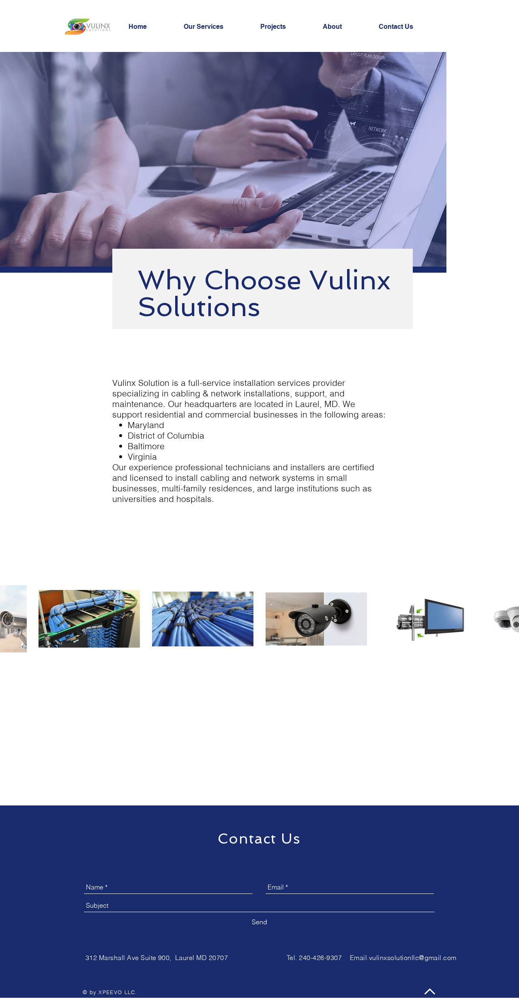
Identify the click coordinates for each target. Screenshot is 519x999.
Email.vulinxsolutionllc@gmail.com (403, 958)
